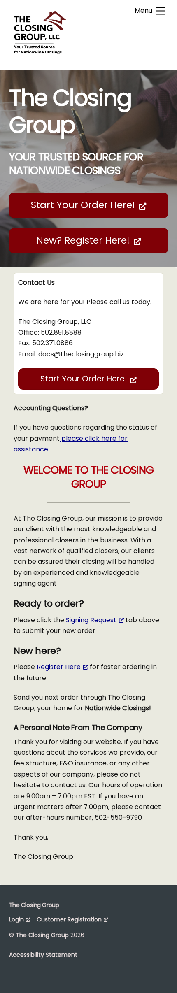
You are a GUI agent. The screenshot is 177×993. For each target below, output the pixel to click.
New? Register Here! (83, 240)
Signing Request (91, 620)
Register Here (59, 667)
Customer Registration (69, 919)
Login (16, 919)
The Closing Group (42, 935)
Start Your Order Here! (83, 205)
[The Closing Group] (40, 55)
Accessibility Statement (43, 955)
